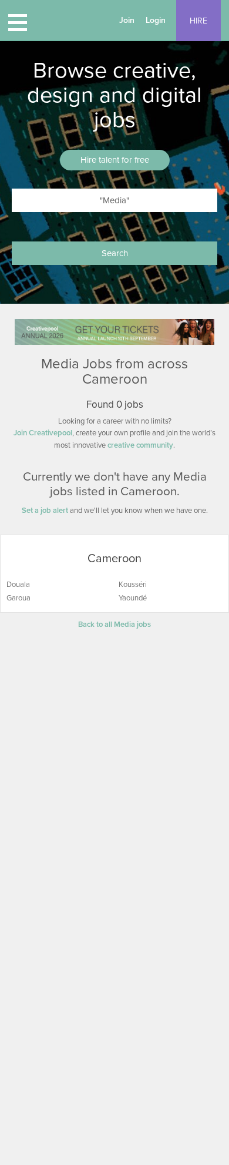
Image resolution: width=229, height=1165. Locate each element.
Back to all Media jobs (114, 624)
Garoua (18, 598)
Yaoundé (133, 598)
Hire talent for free (114, 160)
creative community (140, 445)
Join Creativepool (43, 433)
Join (126, 20)
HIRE (198, 21)
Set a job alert (45, 510)
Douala (18, 584)
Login (156, 20)
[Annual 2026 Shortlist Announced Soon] (114, 331)
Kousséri (133, 584)
